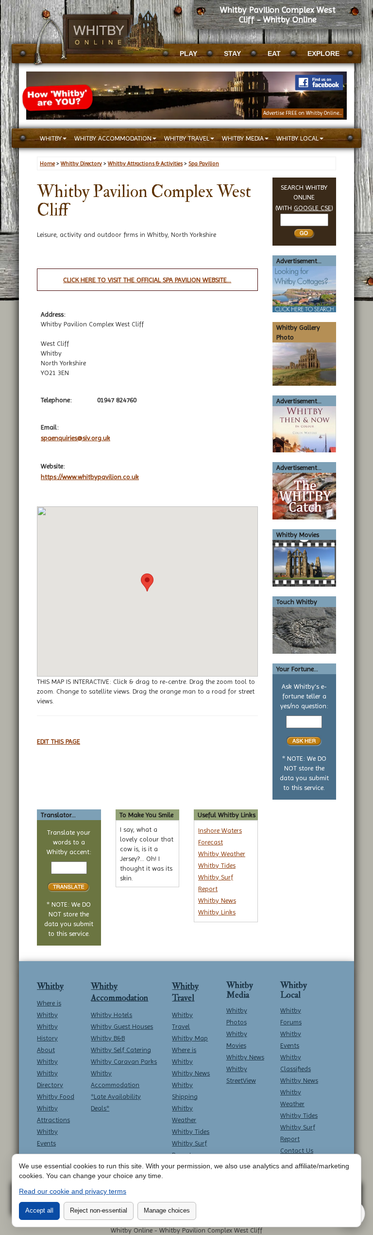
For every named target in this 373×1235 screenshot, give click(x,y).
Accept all (39, 1210)
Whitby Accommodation (119, 992)
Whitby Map (190, 1038)
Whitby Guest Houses (122, 1026)
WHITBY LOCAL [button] (297, 138)
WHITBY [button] (51, 138)
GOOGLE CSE (312, 208)
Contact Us (296, 1150)
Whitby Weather (221, 854)
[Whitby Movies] (304, 563)
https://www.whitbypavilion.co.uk (90, 477)
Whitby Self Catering (121, 1050)
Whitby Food (55, 1096)
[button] (147, 582)
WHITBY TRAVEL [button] (186, 138)
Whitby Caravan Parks (124, 1061)
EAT (274, 53)
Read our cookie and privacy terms (72, 1191)
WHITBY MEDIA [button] (243, 138)
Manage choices (167, 1210)
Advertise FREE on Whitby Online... (302, 113)
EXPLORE (323, 53)
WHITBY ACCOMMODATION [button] (113, 138)
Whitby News (217, 900)
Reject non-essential (98, 1210)
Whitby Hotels (111, 1015)
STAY (232, 53)
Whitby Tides (217, 865)
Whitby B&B (108, 1038)
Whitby (50, 986)
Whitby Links (217, 912)
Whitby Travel (185, 992)
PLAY (188, 53)
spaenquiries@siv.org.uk (75, 438)
